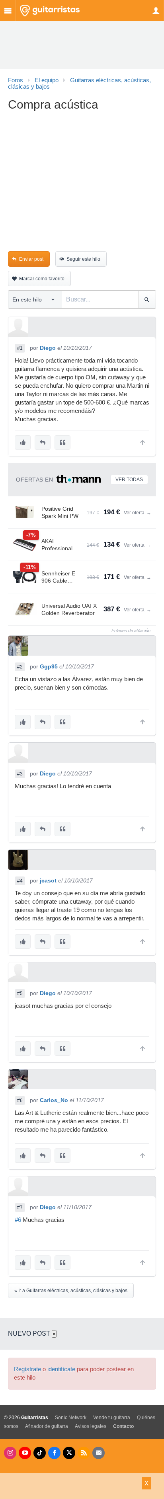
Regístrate (27, 1369)
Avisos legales (90, 1426)
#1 (20, 348)
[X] (69, 1453)
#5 (20, 993)
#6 (20, 1100)
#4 (20, 881)
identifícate (61, 1369)
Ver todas (129, 479)
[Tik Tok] (39, 1453)
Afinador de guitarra (46, 1426)
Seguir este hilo (83, 259)
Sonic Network (70, 1417)
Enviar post (31, 259)
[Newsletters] (98, 1453)
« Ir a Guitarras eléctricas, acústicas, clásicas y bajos (70, 1290)
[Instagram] (10, 1453)
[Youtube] (25, 1453)
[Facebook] (54, 1453)
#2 (20, 667)
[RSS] (84, 1453)
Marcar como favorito (41, 279)
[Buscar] (147, 299)
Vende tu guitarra (111, 1417)
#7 (20, 1207)
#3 (20, 774)
